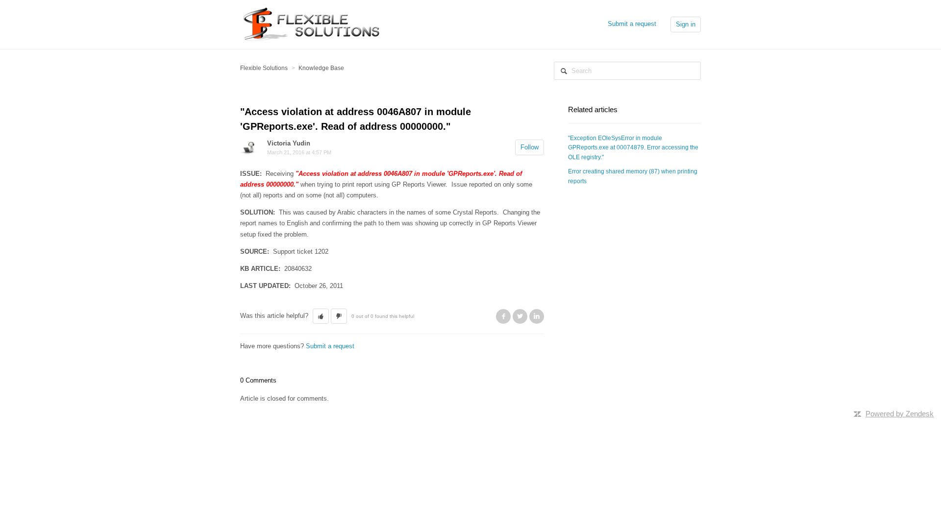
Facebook (503, 316)
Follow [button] (529, 147)
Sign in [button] (685, 24)
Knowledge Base (321, 68)
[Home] (313, 23)
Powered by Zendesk (900, 413)
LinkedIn (536, 316)
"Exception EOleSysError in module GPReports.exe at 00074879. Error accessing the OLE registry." (633, 148)
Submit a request (632, 23)
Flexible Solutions (264, 68)
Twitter (520, 316)
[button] (321, 316)
